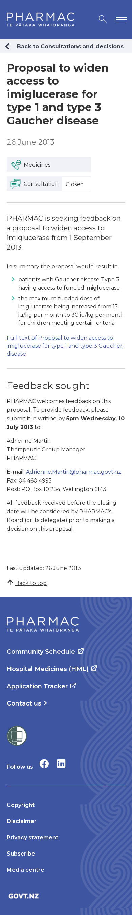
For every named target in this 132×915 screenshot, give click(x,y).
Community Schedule (41, 652)
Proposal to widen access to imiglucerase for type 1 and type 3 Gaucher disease (65, 346)
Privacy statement (32, 837)
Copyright (21, 805)
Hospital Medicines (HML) (48, 669)
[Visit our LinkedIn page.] (61, 763)
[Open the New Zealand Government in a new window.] (66, 896)
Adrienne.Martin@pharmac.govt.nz (73, 472)
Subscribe (21, 853)
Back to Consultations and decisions (70, 46)
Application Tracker (37, 686)
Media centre (25, 870)
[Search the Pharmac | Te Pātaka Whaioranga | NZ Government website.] (103, 19)
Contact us (24, 703)
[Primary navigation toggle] (120, 19)
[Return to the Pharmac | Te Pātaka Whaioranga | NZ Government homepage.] (40, 19)
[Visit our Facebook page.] (44, 763)
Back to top (31, 583)
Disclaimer (22, 821)
